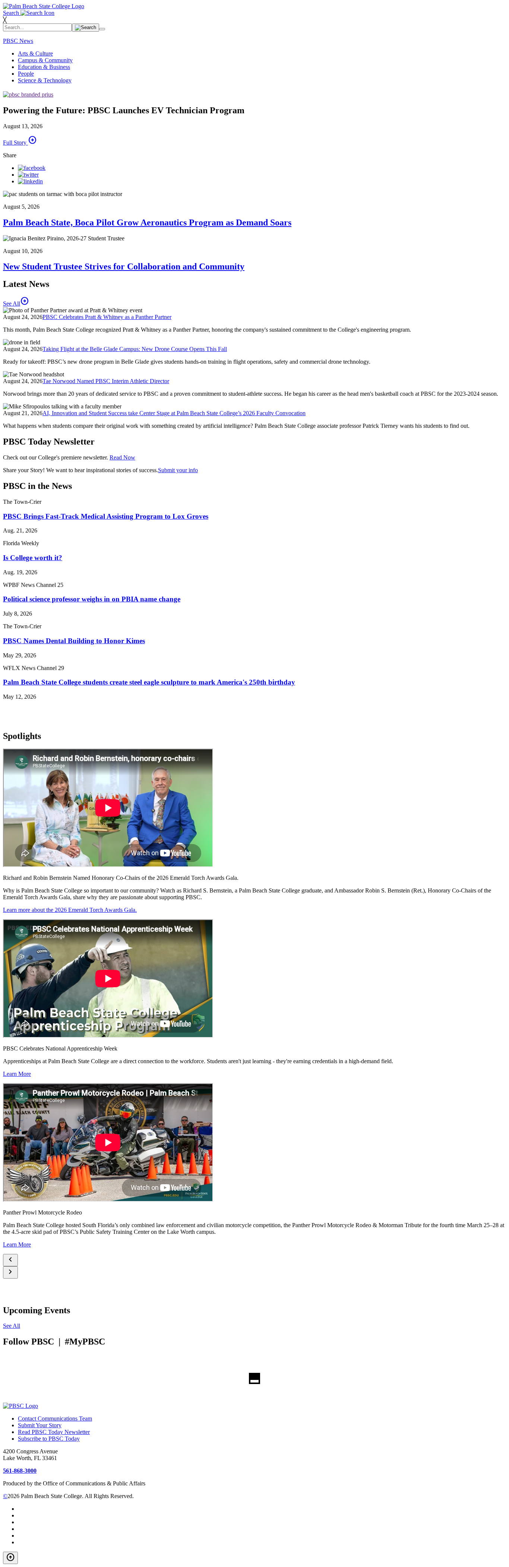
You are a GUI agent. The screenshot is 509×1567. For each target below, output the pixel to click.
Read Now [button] (122, 457)
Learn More (17, 1074)
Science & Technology (45, 80)
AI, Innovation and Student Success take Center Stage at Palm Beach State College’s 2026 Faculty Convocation (174, 413)
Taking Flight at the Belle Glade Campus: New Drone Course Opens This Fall (134, 349)
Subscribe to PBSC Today (49, 1438)
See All (11, 1326)
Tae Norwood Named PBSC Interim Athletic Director (105, 381)
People (26, 73)
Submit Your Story (39, 1425)
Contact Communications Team (55, 1418)
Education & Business (44, 67)
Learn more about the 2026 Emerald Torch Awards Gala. (70, 910)
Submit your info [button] (178, 470)
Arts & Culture (35, 53)
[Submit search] (85, 27)
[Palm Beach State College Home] (43, 6)
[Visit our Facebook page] (31, 168)
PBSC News (18, 41)
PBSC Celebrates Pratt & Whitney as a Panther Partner (106, 317)
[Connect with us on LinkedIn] (30, 181)
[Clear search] (102, 29)
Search (11, 13)
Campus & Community (45, 60)
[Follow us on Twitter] (28, 174)
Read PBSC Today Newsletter (54, 1432)
